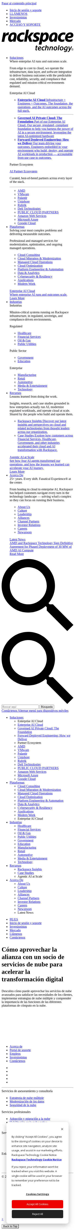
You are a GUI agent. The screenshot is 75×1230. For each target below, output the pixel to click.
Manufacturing (27, 375)
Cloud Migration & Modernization (39, 258)
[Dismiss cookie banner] (62, 1129)
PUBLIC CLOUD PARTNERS (38, 212)
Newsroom (25, 532)
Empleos (15, 1053)
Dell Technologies (29, 208)
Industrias (16, 301)
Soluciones (16, 57)
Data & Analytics (28, 273)
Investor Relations (29, 525)
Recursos (15, 393)
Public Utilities (27, 344)
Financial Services (29, 336)
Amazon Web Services (32, 216)
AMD (21, 190)
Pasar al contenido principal (19, 3)
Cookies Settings (37, 1194)
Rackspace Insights (43, 426)
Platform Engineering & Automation (40, 269)
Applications (26, 280)
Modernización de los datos (27, 1101)
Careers (22, 528)
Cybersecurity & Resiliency (35, 276)
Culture (22, 510)
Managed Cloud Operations (35, 262)
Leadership (25, 514)
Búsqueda (47, 706)
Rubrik (22, 205)
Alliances (23, 517)
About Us (24, 507)
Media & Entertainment (32, 385)
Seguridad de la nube (23, 1105)
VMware (23, 194)
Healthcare (24, 333)
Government (25, 357)
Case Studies (45, 443)
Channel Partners (28, 521)
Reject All (37, 1214)
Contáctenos (10, 710)
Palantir (22, 198)
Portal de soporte (20, 1050)
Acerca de (16, 1046)
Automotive (25, 382)
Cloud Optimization (30, 265)
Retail (21, 378)
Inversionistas (18, 1057)
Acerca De (16, 475)
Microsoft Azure (28, 219)
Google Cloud (27, 223)
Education (24, 361)
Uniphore (24, 201)
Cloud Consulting (29, 255)
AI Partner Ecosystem (23, 171)
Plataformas (17, 226)
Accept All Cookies (37, 1204)
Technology (25, 389)
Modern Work (26, 283)
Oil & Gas (24, 340)
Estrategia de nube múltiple (27, 1098)
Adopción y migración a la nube (30, 1118)
